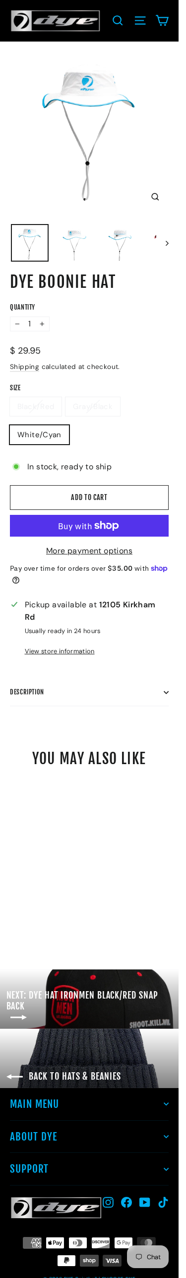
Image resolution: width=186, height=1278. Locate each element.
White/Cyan (39, 435)
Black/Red (35, 406)
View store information (60, 651)
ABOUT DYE (33, 1136)
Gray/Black (93, 406)
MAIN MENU (34, 1103)
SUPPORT (29, 1168)
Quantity (22, 307)
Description (27, 692)
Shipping (24, 367)
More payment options (89, 551)
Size (15, 388)
